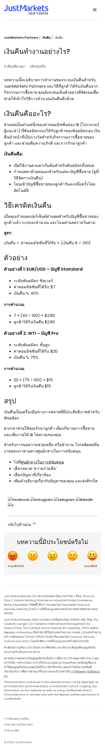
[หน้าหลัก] (26, 10)
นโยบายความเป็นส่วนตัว (18, 725)
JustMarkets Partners (21, 37)
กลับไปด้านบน (20, 524)
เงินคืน (46, 37)
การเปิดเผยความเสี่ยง (16, 719)
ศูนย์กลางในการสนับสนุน (42, 462)
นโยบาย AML (12, 730)
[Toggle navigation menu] (95, 10)
